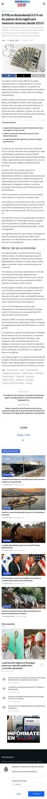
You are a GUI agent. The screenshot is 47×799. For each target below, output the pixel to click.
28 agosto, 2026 (22, 616)
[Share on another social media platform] (38, 75)
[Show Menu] (3, 4)
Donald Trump (27, 373)
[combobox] (17, 784)
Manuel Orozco (8, 380)
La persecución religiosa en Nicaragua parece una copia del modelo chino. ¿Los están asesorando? (18, 665)
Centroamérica (12, 370)
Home (3, 11)
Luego (18, 794)
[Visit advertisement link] (23, 729)
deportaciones (32, 370)
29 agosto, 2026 (19, 484)
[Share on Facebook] (9, 75)
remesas (29, 383)
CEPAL (22, 370)
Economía (11, 11)
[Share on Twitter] (24, 75)
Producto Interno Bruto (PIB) (13, 383)
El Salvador (39, 373)
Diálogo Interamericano (11, 373)
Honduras (30, 376)
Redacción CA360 (9, 616)
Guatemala (20, 376)
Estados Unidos (8, 376)
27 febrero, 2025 (27, 40)
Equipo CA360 (13, 40)
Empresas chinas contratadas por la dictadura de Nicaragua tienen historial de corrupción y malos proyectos (26, 679)
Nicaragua (29, 380)
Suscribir (36, 794)
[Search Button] (44, 4)
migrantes (19, 380)
